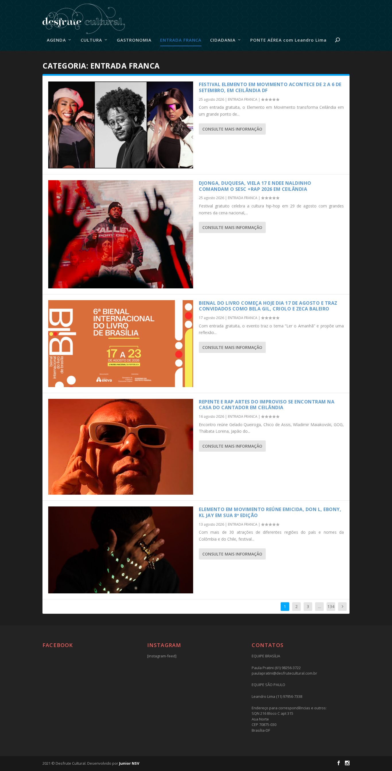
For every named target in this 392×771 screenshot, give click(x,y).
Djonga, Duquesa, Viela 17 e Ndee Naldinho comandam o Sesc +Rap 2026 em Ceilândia (255, 186)
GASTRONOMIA (134, 40)
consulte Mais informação (232, 129)
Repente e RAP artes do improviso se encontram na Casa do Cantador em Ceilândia (266, 405)
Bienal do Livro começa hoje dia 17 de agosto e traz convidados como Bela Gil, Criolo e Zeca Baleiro (268, 306)
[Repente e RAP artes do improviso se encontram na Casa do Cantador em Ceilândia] (120, 447)
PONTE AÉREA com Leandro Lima (288, 40)
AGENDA (56, 40)
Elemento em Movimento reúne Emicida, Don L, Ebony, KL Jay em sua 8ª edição (270, 512)
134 (330, 606)
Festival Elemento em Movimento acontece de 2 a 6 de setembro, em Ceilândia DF (270, 87)
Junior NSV (129, 763)
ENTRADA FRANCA (180, 40)
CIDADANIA (223, 40)
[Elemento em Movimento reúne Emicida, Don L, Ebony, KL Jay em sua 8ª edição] (120, 549)
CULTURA (91, 40)
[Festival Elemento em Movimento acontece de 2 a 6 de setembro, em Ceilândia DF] (120, 124)
